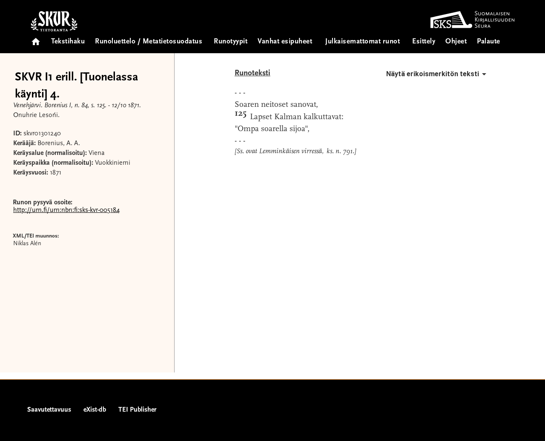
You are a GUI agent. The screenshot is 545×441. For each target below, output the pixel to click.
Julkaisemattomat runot (362, 42)
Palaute (488, 42)
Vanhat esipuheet (285, 42)
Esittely (423, 42)
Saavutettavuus (49, 410)
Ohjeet (456, 42)
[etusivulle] (36, 39)
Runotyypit (230, 42)
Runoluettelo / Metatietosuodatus (148, 42)
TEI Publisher (137, 410)
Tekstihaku (68, 42)
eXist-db (94, 410)
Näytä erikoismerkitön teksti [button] (432, 74)
